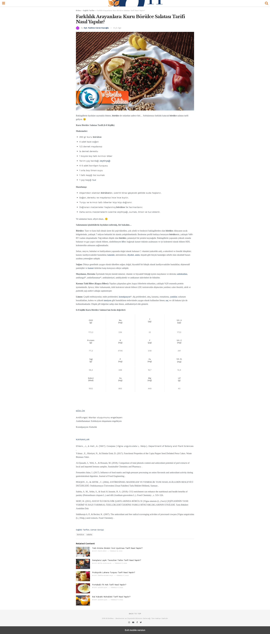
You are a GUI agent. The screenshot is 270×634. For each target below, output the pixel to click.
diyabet (130, 255)
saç (167, 300)
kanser (91, 268)
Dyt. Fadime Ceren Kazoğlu (96, 28)
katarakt (110, 255)
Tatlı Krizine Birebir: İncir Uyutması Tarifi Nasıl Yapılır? (117, 548)
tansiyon (107, 300)
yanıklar (173, 297)
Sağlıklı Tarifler (82, 530)
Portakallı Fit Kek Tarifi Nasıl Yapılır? (109, 584)
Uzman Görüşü (97, 530)
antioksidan (182, 274)
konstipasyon (124, 297)
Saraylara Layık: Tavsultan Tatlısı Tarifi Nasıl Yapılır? (116, 560)
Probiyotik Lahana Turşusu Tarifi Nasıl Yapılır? (113, 572)
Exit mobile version (135, 630)
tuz (94, 180)
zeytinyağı (105, 160)
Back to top (135, 614)
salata (89, 534)
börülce (80, 534)
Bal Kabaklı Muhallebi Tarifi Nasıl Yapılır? (111, 597)
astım (137, 255)
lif (122, 241)
